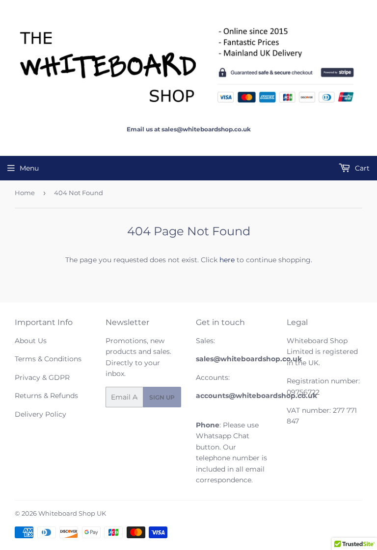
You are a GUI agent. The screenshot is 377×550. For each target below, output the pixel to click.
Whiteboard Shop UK (72, 513)
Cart (361, 168)
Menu (29, 168)
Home (25, 193)
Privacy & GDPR (42, 377)
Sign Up (162, 397)
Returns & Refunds (46, 395)
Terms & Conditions (48, 358)
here (227, 259)
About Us (31, 340)
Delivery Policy (40, 414)
